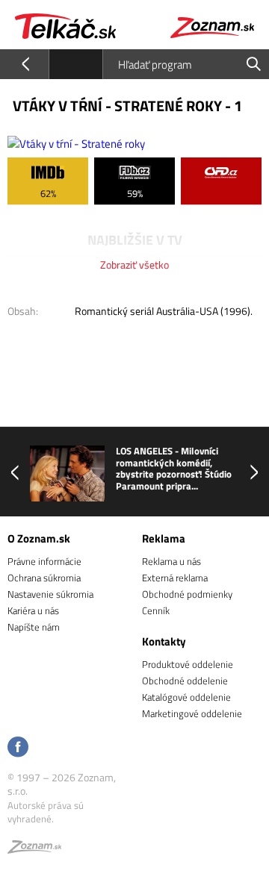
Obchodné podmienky (187, 594)
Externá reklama (175, 577)
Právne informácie (44, 561)
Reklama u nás (171, 561)
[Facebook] (17, 748)
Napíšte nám (33, 626)
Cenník (156, 610)
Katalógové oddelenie (186, 697)
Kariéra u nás (33, 610)
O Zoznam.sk (38, 538)
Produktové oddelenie (187, 664)
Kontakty (164, 641)
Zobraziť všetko (134, 264)
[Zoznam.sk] (34, 849)
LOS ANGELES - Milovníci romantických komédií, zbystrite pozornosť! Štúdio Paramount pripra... (174, 469)
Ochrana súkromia (44, 577)
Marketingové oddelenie (192, 713)
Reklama (163, 538)
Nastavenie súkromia (50, 594)
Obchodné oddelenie (185, 680)
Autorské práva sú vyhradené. (45, 812)
